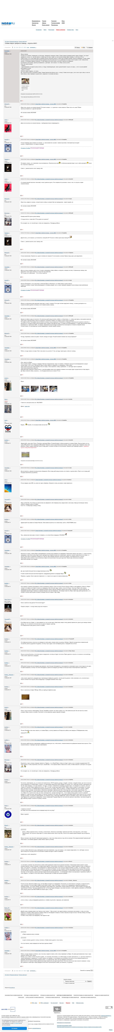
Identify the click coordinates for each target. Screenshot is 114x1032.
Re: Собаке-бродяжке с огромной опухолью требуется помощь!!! (49, 119)
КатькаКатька (12, 987)
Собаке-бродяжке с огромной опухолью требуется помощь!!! (48, 479)
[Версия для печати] (21, 100)
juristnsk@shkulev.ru (36, 1028)
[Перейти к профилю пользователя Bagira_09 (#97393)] (7, 920)
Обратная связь (80, 1002)
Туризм (44, 21)
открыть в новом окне (69, 983)
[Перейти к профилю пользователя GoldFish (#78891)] (7, 752)
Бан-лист (62, 1002)
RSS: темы (34, 1002)
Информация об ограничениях (64, 1022)
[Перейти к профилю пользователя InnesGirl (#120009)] (7, 151)
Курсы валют (45, 25)
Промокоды (54, 25)
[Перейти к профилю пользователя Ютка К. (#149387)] (7, 837)
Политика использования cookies (64, 1025)
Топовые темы (70, 29)
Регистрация (51, 29)
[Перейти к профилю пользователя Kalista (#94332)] (7, 817)
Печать (78, 47)
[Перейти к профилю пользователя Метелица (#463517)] (7, 225)
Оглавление (39, 29)
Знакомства (35, 23)
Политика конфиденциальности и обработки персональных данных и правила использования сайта (79, 1027)
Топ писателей (54, 1002)
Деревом (90, 47)
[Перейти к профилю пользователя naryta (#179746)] (7, 131)
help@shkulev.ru (11, 1029)
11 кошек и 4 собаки (25, 148)
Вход (77, 29)
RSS (84, 47)
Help (73, 1002)
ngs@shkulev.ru (18, 1027)
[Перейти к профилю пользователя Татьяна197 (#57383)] (7, 511)
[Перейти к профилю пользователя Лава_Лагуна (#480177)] (7, 611)
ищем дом (27, 406)
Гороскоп (53, 21)
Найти (45, 29)
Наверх (110, 1029)
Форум (34, 25)
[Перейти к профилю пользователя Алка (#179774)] (7, 412)
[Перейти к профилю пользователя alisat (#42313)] (7, 491)
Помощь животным (23, 41)
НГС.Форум (7, 41)
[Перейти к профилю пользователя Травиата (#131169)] (7, 171)
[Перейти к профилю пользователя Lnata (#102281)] (7, 432)
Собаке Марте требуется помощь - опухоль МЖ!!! (45, 139)
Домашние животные (14, 41)
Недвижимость (36, 21)
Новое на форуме (60, 29)
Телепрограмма (55, 23)
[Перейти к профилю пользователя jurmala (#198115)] (7, 390)
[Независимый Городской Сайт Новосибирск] (8, 23)
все (28, 47)
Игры (63, 21)
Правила (68, 1002)
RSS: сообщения (45, 1002)
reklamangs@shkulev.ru (106, 1015)
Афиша (44, 23)
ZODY (63, 23)
